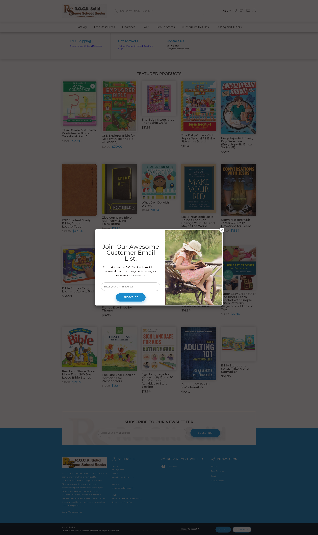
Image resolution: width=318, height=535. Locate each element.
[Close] (221, 230)
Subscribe (131, 297)
